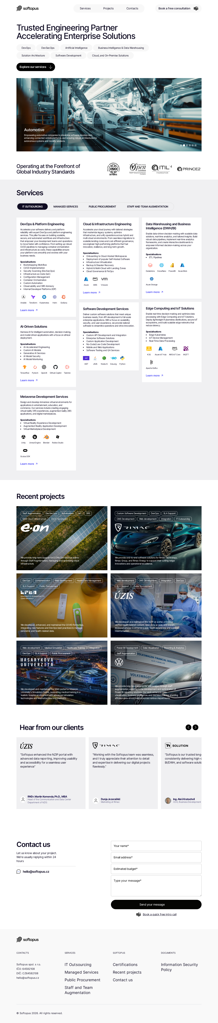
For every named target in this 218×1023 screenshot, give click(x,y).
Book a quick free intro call (160, 914)
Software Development (68, 55)
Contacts (132, 8)
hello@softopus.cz (27, 977)
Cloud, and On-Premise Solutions (110, 55)
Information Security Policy (179, 967)
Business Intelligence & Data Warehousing (121, 47)
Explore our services (33, 67)
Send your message (152, 904)
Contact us (123, 980)
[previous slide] (188, 727)
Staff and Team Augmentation (79, 990)
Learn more (27, 310)
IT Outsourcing (78, 964)
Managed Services (82, 972)
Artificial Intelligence (76, 47)
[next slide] (195, 727)
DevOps (26, 47)
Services (85, 8)
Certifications (125, 964)
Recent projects (127, 972)
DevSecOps (47, 47)
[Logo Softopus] (109, 939)
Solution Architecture (33, 55)
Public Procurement (82, 980)
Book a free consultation (174, 8)
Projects (108, 8)
